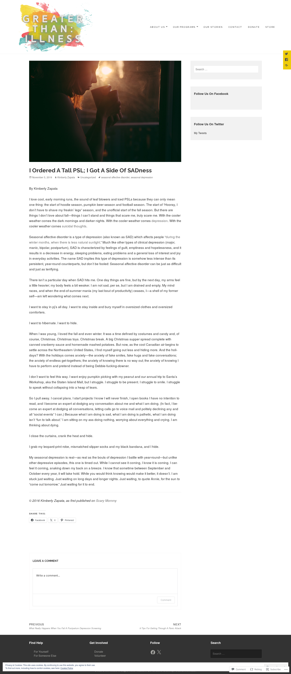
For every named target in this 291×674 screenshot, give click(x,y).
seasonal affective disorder (115, 177)
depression (160, 220)
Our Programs (184, 27)
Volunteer (100, 656)
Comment (166, 599)
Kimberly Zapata (66, 177)
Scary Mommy (106, 500)
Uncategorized (88, 177)
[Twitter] (287, 54)
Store (270, 27)
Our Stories (213, 27)
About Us (157, 27)
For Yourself (41, 651)
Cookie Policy (66, 668)
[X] (159, 652)
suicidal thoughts (74, 226)
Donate (254, 27)
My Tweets (200, 133)
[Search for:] (226, 69)
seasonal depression (142, 177)
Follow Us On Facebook (211, 93)
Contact (235, 27)
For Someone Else (45, 656)
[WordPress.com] (287, 65)
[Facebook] (153, 652)
